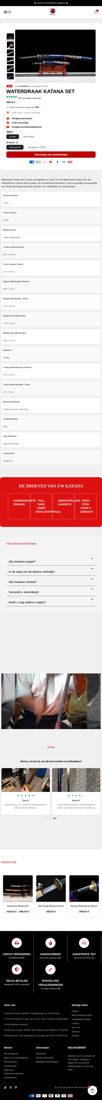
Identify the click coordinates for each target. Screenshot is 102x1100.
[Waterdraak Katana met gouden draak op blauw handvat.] (10, 68)
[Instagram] (10, 1087)
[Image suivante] (92, 56)
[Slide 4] (52, 818)
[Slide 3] (49, 818)
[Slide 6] (57, 818)
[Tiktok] (5, 1087)
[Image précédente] (18, 56)
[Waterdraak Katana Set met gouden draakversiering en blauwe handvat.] (10, 45)
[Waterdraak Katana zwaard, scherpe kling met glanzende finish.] (10, 53)
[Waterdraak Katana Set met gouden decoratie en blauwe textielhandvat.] (10, 61)
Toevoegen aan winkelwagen (51, 154)
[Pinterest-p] (16, 1087)
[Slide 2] (47, 818)
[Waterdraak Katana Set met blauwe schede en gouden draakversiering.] (10, 37)
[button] (51, 560)
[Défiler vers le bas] (10, 81)
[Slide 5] (54, 818)
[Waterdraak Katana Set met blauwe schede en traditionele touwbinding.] (10, 76)
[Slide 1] (45, 818)
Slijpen (9, 131)
